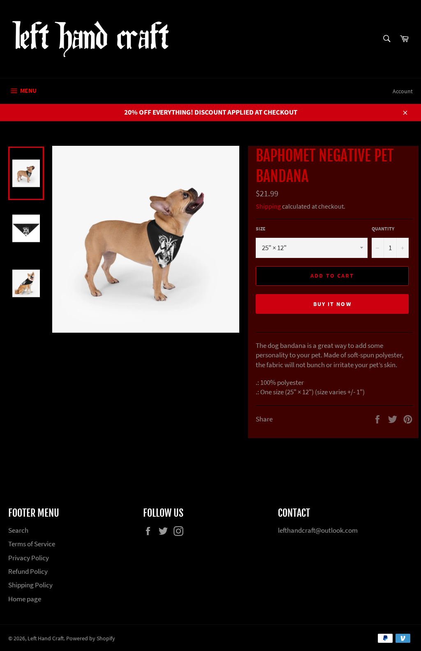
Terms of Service (31, 543)
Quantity (383, 228)
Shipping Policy (30, 584)
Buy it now (332, 304)
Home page (24, 598)
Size (261, 228)
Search (18, 530)
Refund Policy (28, 571)
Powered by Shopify (90, 638)
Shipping (268, 206)
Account (403, 91)
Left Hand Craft (46, 638)
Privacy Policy (28, 557)
